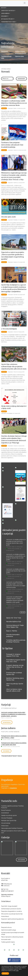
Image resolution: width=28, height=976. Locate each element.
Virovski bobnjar (5, 823)
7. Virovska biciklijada (9, 329)
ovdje (17, 970)
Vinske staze (4, 825)
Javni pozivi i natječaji (7, 10)
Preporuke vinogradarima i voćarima (11, 911)
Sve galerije (21, 859)
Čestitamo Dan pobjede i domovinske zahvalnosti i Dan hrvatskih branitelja (12, 145)
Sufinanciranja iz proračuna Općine (11, 908)
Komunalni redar (6, 939)
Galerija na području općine (9, 815)
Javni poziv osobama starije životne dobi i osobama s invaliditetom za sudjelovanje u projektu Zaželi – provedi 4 (13, 714)
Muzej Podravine (6, 810)
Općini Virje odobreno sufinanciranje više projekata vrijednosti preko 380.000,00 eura (13, 366)
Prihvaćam (5, 973)
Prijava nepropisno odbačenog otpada (12, 937)
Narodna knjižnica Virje (13, 621)
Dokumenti (4, 16)
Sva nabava (6, 751)
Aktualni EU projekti (7, 19)
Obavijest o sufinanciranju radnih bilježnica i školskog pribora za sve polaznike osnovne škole (14, 103)
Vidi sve (22, 612)
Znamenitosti (5, 813)
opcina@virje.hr (9, 891)
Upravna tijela (19, 56)
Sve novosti (21, 78)
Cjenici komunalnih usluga (8, 930)
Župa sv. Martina (11, 631)
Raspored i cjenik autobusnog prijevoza (12, 919)
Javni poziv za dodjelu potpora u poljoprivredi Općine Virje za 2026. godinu (16, 570)
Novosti (3, 7)
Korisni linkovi (5, 916)
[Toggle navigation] (24, 2)
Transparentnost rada (8, 21)
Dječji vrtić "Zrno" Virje (13, 618)
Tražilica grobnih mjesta (8, 942)
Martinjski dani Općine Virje (8, 820)
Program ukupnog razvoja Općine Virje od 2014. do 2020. (14, 667)
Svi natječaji (7, 722)
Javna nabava (5, 13)
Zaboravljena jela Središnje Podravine (11, 828)
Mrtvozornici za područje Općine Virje (11, 914)
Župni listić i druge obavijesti (9, 906)
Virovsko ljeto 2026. (8, 217)
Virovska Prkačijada (6, 818)
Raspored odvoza (6, 927)
